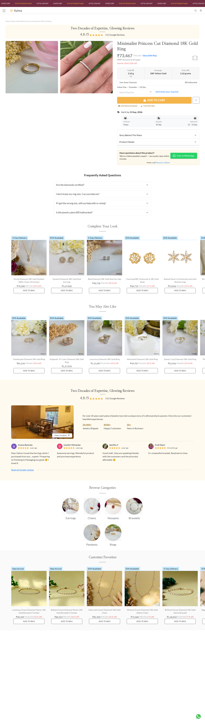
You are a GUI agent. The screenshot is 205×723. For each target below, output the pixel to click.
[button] (158, 135)
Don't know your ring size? (167, 92)
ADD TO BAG (29, 290)
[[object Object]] (196, 100)
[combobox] (135, 92)
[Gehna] (56, 10)
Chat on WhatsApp (185, 155)
